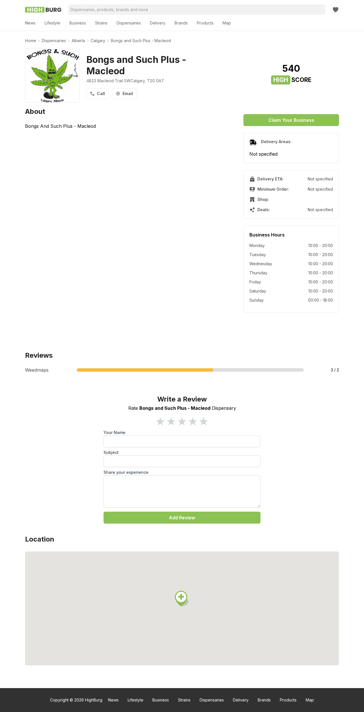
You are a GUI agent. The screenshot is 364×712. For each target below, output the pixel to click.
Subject (111, 452)
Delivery (241, 699)
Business (160, 699)
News (113, 699)
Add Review (182, 517)
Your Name (114, 432)
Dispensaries (212, 699)
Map (310, 699)
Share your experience (126, 472)
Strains (184, 699)
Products (288, 699)
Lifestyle (135, 699)
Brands (264, 699)
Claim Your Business (291, 120)
